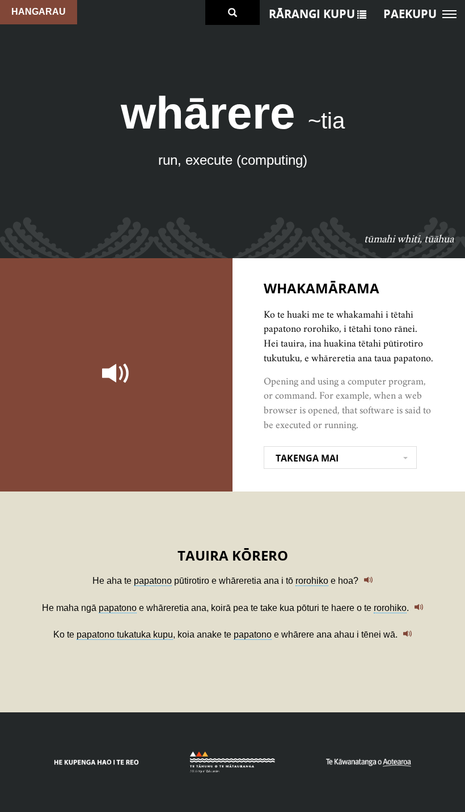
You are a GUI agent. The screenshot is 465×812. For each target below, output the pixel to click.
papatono (153, 581)
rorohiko (311, 581)
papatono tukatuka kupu (125, 634)
